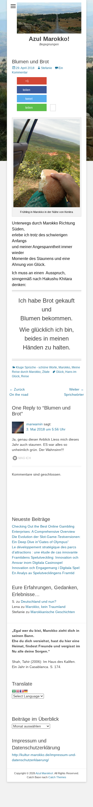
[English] (18, 691)
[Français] (22, 691)
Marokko (64, 367)
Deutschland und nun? (38, 601)
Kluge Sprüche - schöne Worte (36, 367)
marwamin (34, 424)
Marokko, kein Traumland (45, 607)
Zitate (46, 372)
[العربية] (14, 691)
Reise (25, 376)
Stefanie (46, 68)
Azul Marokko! (49, 38)
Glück (60, 372)
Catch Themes (57, 777)
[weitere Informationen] (53, 108)
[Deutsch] (26, 691)
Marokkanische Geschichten (53, 612)
